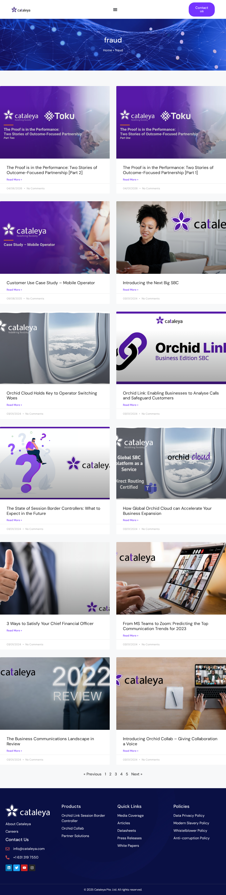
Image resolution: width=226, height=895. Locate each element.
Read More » (14, 179)
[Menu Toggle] (115, 9)
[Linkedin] (9, 867)
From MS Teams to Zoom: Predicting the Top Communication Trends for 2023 (165, 626)
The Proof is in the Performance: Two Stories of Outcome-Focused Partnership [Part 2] (52, 170)
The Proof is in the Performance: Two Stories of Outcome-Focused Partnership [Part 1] (168, 170)
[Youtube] (24, 867)
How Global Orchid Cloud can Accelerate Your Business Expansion (167, 511)
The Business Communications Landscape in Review (50, 741)
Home (107, 50)
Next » (136, 774)
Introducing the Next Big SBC (151, 283)
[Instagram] (32, 867)
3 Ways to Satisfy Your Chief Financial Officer (50, 623)
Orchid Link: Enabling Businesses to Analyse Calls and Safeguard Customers (171, 395)
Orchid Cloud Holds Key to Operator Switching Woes (52, 395)
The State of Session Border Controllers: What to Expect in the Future (53, 511)
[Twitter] (16, 867)
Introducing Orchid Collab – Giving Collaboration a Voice (170, 741)
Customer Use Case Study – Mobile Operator (51, 283)
